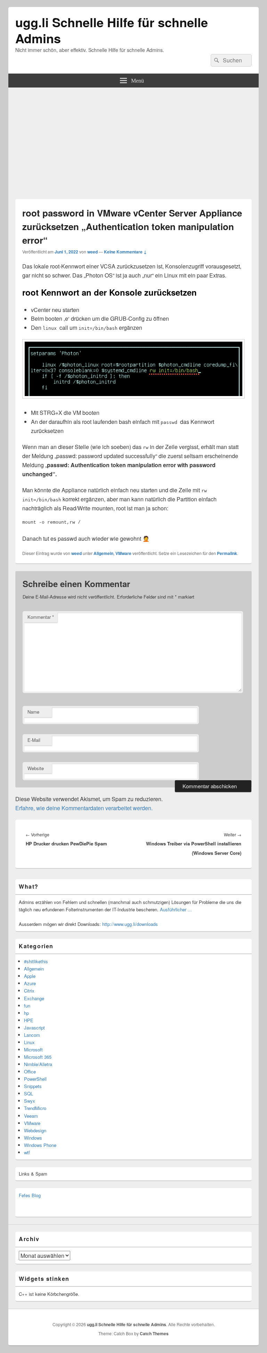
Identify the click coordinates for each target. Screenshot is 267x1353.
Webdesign (35, 1130)
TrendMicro (35, 1108)
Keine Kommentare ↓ (125, 252)
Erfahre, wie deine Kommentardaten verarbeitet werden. (84, 808)
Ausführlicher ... (176, 909)
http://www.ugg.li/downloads (130, 924)
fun (27, 1005)
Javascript (34, 1027)
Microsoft (33, 1049)
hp (26, 1013)
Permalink (227, 553)
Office (30, 1071)
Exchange (34, 998)
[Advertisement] (133, 140)
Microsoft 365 (37, 1057)
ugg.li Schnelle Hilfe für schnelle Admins (111, 30)
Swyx (29, 1100)
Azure (30, 983)
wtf (27, 1152)
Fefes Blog (30, 1195)
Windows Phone (40, 1145)
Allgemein (103, 553)
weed (92, 252)
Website (35, 768)
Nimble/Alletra (38, 1064)
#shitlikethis (36, 961)
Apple (29, 976)
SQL (28, 1093)
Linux (29, 1042)
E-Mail (33, 740)
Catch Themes (154, 1333)
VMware (123, 553)
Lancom (32, 1035)
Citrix (29, 990)
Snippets (33, 1086)
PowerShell (35, 1078)
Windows (33, 1137)
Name (33, 711)
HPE (28, 1020)
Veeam (31, 1115)
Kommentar (40, 617)
